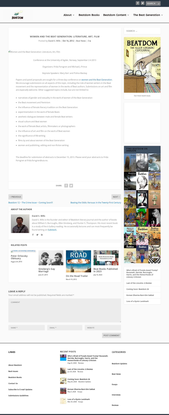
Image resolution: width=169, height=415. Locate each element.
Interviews (116, 395)
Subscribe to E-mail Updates (20, 389)
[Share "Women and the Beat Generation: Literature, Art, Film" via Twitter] (71, 185)
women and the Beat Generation (97, 79)
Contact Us (13, 383)
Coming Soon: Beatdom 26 (137, 289)
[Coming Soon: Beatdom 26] (63, 381)
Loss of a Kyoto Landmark (137, 301)
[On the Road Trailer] (78, 261)
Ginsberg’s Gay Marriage (46, 270)
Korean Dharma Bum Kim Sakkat (140, 295)
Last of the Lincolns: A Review (139, 283)
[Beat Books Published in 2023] (106, 257)
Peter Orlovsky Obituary (19, 257)
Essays (80, 392)
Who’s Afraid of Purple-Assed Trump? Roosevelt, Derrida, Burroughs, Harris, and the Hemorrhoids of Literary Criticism (142, 273)
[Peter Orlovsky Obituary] (23, 251)
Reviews (81, 363)
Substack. (52, 229)
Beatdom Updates (84, 382)
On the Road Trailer (77, 275)
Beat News (81, 40)
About (68, 15)
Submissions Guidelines (18, 395)
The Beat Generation (146, 15)
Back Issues (13, 371)
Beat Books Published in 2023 (106, 270)
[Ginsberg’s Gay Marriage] (51, 257)
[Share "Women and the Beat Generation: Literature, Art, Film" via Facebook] (66, 185)
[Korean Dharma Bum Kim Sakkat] (63, 391)
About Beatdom (15, 365)
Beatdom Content (114, 15)
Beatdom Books (89, 15)
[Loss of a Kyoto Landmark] (63, 401)
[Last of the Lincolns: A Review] (63, 371)
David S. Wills (54, 40)
